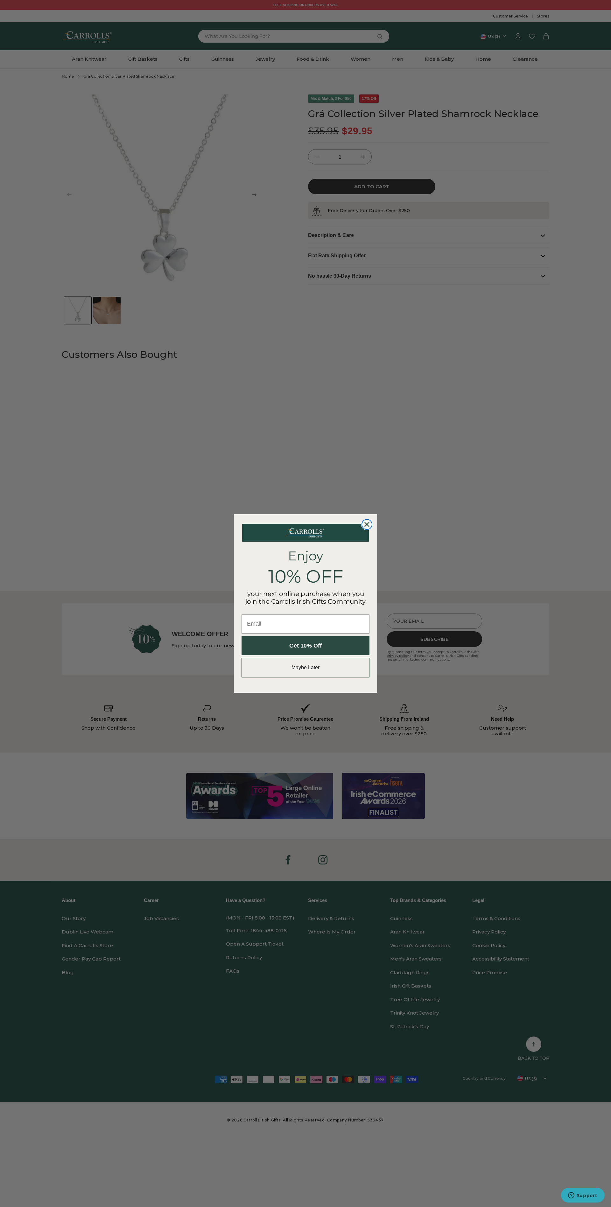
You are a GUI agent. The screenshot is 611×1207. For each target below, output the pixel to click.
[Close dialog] (367, 524)
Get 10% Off (305, 645)
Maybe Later (305, 667)
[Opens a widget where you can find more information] (583, 1196)
